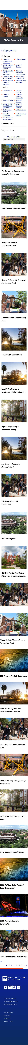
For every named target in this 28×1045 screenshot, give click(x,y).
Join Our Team (8, 1013)
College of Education (19, 66)
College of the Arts (21, 59)
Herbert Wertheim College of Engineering (8, 82)
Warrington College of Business (21, 81)
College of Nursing (8, 100)
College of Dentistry (19, 91)
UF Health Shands (21, 110)
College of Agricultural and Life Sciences (7, 61)
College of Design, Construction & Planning (8, 66)
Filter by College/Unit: (14, 137)
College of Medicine (6, 95)
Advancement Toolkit (10, 1002)
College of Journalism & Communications (20, 72)
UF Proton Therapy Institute (21, 114)
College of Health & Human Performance (8, 72)
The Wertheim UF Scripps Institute (8, 118)
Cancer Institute (7, 90)
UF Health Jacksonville (6, 114)
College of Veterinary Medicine (19, 105)
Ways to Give (7, 130)
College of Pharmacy (19, 101)
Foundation (7, 1015)
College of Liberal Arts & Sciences (8, 77)
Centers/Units (7, 123)
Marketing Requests (10, 1004)
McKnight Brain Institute (7, 110)
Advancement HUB (9, 999)
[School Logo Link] (13, 978)
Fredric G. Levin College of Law (20, 77)
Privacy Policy (8, 1021)
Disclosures (7, 1018)
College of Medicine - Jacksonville (19, 96)
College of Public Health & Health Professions (7, 105)
